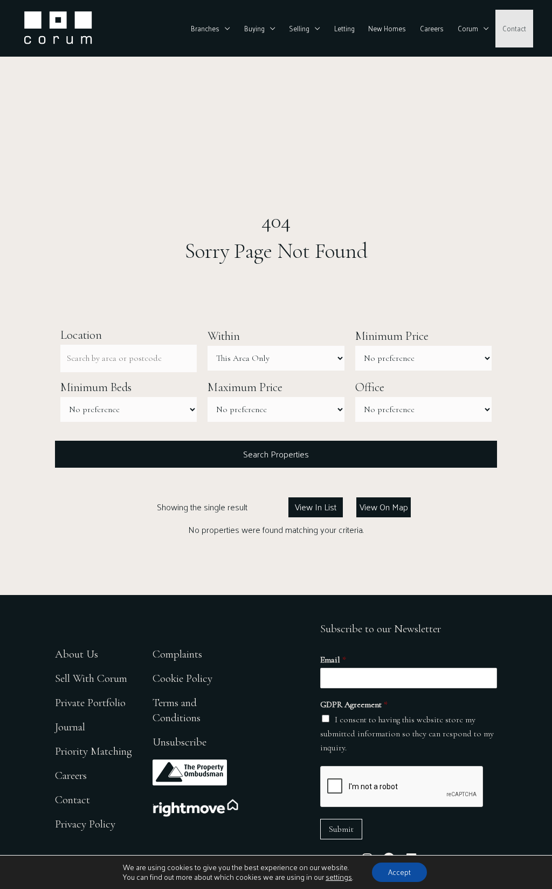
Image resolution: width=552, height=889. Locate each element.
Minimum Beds (96, 387)
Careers (432, 28)
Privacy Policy (85, 824)
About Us (76, 654)
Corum (468, 28)
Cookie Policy (182, 678)
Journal (70, 727)
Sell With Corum (91, 678)
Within (224, 336)
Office (369, 387)
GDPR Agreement (354, 704)
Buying (254, 28)
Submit (341, 829)
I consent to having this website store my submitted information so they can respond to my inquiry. (407, 734)
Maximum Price (245, 387)
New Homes (387, 28)
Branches (205, 28)
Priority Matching (93, 751)
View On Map (384, 507)
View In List (315, 507)
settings (339, 877)
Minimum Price (392, 336)
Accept (399, 872)
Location (81, 335)
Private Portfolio (90, 702)
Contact (514, 28)
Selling (299, 28)
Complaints (177, 654)
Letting (344, 28)
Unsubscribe (179, 742)
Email (333, 659)
